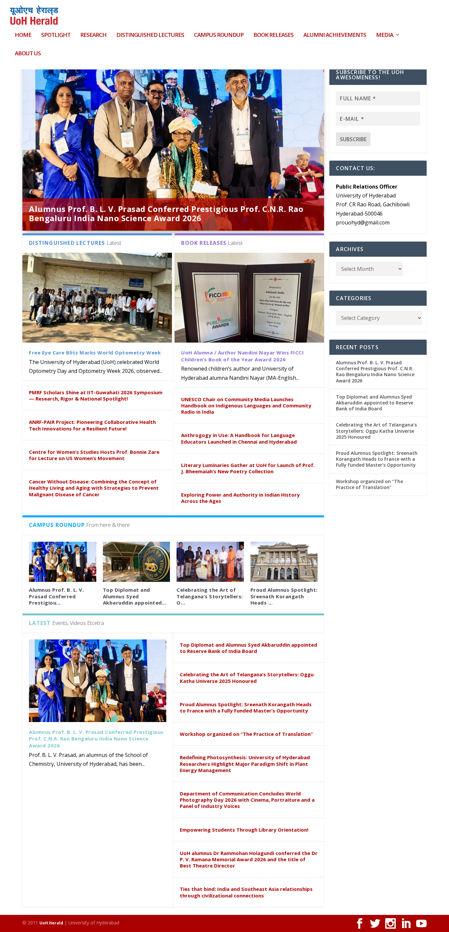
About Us (28, 54)
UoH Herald (51, 923)
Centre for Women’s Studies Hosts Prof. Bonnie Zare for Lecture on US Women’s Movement (94, 455)
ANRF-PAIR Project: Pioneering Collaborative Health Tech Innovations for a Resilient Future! (92, 425)
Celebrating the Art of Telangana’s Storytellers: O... (210, 596)
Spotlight (55, 35)
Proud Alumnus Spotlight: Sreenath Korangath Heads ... (284, 596)
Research (93, 35)
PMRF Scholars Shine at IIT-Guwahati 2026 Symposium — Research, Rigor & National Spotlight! (95, 395)
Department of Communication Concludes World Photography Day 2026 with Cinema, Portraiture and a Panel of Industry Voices (247, 799)
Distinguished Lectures (150, 35)
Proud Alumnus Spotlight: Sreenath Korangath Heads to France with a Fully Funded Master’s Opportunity (246, 707)
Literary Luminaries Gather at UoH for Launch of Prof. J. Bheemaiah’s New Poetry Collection (248, 468)
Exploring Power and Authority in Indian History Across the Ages (240, 497)
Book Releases (273, 35)
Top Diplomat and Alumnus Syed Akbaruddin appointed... (135, 596)
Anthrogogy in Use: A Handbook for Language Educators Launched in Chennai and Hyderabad (239, 438)
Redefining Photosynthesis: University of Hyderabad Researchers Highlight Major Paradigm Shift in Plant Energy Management (245, 763)
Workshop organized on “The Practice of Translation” (246, 734)
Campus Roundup (219, 35)
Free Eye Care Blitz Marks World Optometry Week (95, 352)
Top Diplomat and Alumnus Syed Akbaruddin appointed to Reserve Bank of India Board (248, 647)
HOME (23, 35)
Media (384, 35)
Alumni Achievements (334, 35)
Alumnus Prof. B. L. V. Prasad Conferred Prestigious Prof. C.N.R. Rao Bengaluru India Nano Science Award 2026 (166, 213)
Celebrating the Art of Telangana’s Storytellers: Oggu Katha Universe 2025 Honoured (247, 677)
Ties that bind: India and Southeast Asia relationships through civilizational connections (246, 892)
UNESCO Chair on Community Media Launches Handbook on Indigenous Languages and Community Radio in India (246, 405)
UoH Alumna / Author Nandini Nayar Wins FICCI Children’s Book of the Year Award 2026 (242, 356)
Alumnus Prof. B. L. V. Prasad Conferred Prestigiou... (56, 596)
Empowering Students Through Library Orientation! (244, 829)
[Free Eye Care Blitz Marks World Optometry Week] (97, 298)
